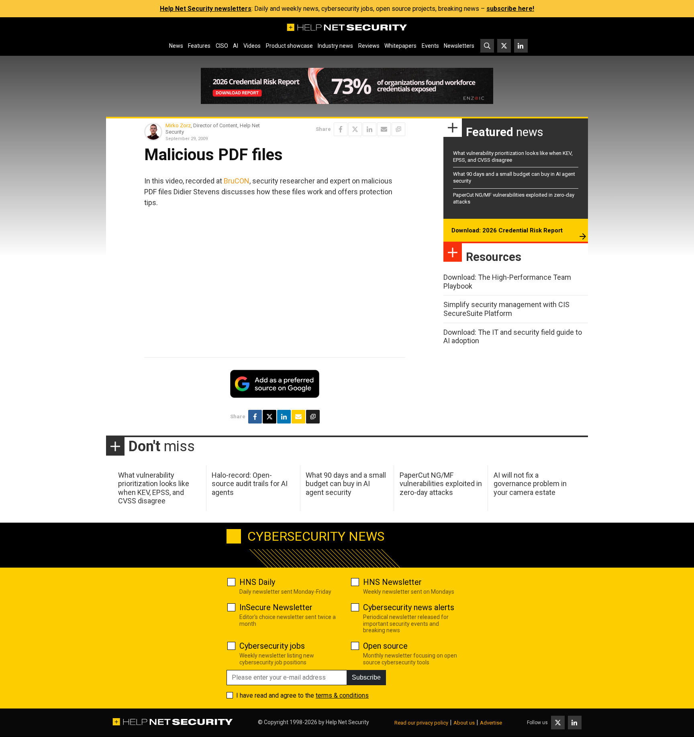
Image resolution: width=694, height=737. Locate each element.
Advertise (491, 723)
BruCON (236, 181)
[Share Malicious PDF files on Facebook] (340, 129)
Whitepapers (400, 46)
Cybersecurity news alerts (408, 607)
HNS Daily (257, 582)
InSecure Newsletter (275, 607)
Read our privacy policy (421, 723)
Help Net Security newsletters (205, 8)
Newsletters (459, 46)
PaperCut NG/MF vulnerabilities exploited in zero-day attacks (441, 484)
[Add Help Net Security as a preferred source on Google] (398, 129)
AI (235, 46)
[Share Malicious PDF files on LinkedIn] (369, 129)
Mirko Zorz (178, 125)
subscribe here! (510, 8)
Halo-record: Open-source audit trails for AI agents (250, 484)
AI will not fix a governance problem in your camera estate (530, 484)
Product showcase (289, 46)
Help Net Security (347, 722)
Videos (252, 46)
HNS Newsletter (392, 582)
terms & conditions (342, 695)
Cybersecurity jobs (272, 646)
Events (430, 46)
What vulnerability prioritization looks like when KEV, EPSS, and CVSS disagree (153, 488)
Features (199, 46)
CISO (222, 46)
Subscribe (366, 677)
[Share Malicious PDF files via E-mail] (384, 129)
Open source (385, 646)
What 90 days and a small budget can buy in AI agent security (346, 484)
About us (464, 723)
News (176, 46)
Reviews (369, 46)
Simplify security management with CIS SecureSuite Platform (506, 309)
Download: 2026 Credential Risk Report (507, 230)
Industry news (335, 46)
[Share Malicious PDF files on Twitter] (355, 129)
